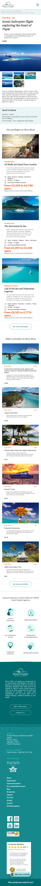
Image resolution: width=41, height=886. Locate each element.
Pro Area (10, 797)
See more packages (20, 327)
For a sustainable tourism (16, 786)
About (9, 778)
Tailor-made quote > (20, 706)
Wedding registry (13, 806)
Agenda (10, 795)
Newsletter (11, 792)
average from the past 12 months (16, 849)
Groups (9, 800)
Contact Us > (20, 713)
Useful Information (14, 783)
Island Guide (11, 781)
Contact (10, 803)
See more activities (20, 584)
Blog (8, 789)
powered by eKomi (21, 870)
